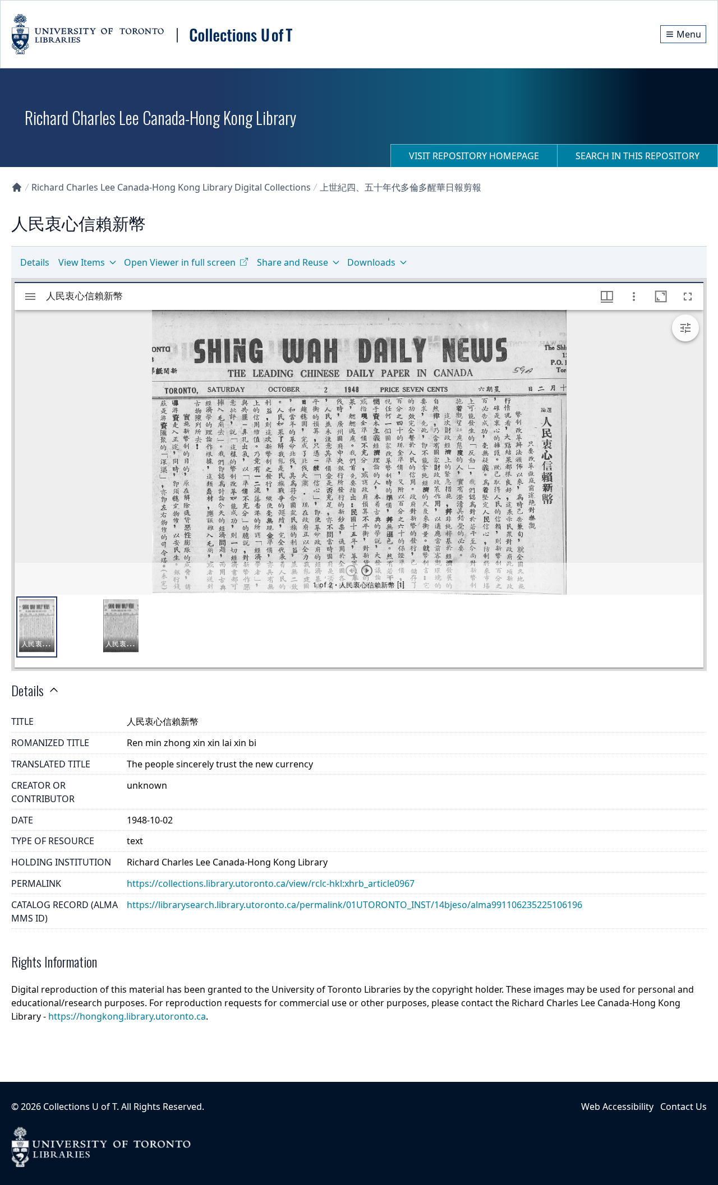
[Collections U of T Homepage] (16, 187)
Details (34, 262)
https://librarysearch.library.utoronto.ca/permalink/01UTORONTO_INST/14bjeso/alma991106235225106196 (354, 905)
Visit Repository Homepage (474, 156)
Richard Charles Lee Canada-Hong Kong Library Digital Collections (171, 187)
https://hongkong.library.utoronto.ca (127, 1016)
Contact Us (683, 1106)
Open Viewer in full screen (180, 262)
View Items (81, 262)
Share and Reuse (292, 262)
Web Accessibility (617, 1106)
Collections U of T (80, 1106)
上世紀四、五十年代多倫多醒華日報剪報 (400, 187)
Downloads (371, 262)
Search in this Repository (637, 156)
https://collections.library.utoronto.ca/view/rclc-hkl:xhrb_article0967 (271, 883)
